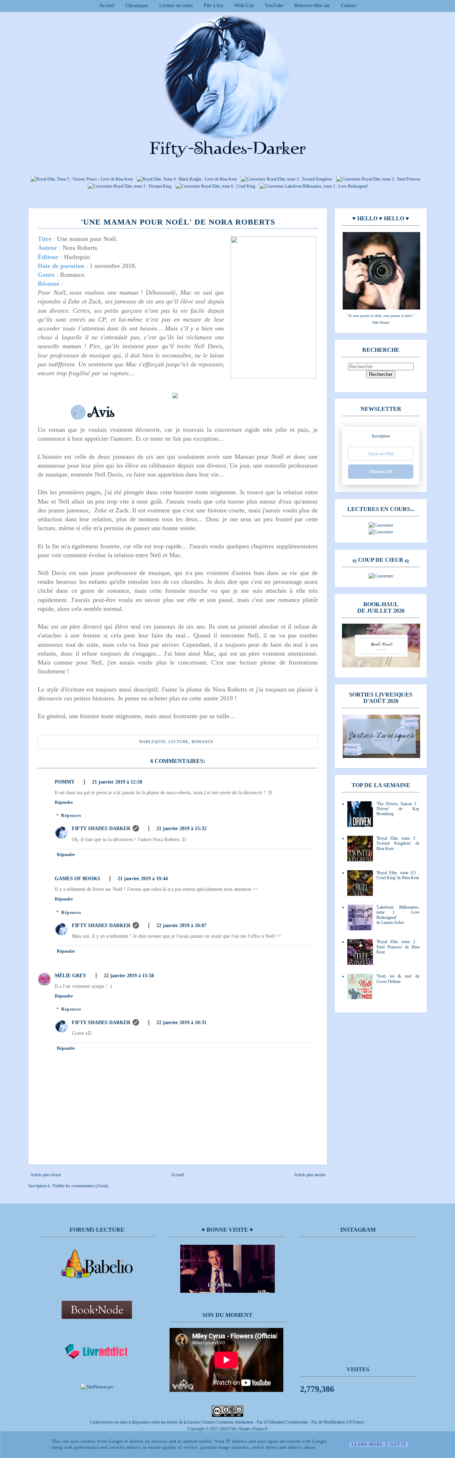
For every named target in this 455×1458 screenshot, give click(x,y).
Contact (348, 5)
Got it (398, 1444)
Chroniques (136, 5)
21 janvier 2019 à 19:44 (143, 878)
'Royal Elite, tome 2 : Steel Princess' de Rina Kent (397, 946)
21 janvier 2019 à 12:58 (117, 782)
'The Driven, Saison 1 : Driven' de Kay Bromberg (397, 809)
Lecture (178, 741)
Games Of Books (77, 878)
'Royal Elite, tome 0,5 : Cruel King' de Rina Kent (397, 875)
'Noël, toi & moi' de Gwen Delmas (397, 979)
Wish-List (244, 5)
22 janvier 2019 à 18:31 (181, 1022)
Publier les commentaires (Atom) (80, 1185)
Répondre (64, 802)
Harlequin (152, 741)
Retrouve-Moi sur (312, 5)
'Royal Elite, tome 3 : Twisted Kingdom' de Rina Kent (397, 843)
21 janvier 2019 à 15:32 (181, 828)
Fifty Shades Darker (101, 828)
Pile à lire (213, 5)
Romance (203, 741)
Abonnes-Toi (380, 471)
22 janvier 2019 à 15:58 (129, 975)
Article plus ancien (309, 1174)
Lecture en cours (176, 5)
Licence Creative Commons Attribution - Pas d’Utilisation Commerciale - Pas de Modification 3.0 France (276, 1422)
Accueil (106, 5)
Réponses (71, 815)
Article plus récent (45, 1174)
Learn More (367, 1444)
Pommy (65, 782)
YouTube (274, 5)
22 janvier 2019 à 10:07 (181, 925)
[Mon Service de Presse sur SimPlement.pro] (97, 1386)
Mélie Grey (70, 975)
